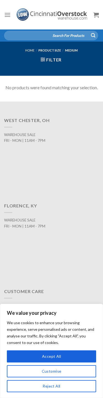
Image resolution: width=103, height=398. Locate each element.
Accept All (51, 356)
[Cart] (96, 15)
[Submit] (93, 35)
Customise (52, 371)
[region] (51, 351)
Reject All (51, 386)
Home (29, 50)
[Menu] (7, 14)
